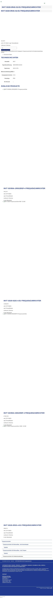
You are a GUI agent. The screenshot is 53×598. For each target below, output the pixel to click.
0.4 (13, 71)
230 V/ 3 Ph (15, 68)
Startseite (12, 561)
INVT (14, 61)
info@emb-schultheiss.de (6, 582)
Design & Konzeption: (46, 588)
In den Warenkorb (6, 49)
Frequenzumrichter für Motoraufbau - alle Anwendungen (15, 544)
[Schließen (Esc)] (4, 596)
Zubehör (6, 547)
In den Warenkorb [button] (8, 200)
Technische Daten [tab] (8, 54)
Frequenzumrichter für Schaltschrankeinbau (33, 51)
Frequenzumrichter (6, 541)
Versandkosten (15, 43)
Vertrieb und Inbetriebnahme (27, 570)
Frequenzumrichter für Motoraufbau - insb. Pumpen (14, 550)
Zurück (2, 52)
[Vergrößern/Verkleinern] (0, 596)
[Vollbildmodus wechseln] (1, 596)
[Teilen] (3, 596)
